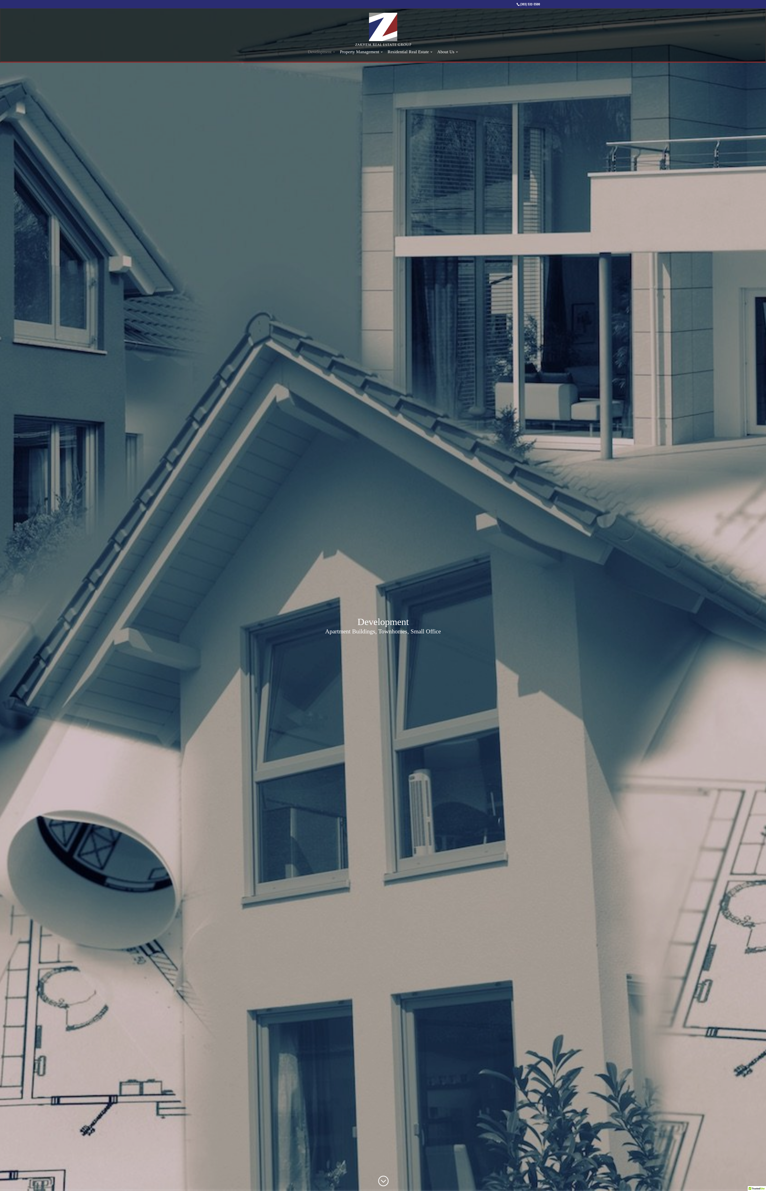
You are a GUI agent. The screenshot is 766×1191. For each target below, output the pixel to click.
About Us (445, 52)
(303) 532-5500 (530, 4)
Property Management (359, 52)
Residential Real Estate (408, 52)
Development (320, 52)
